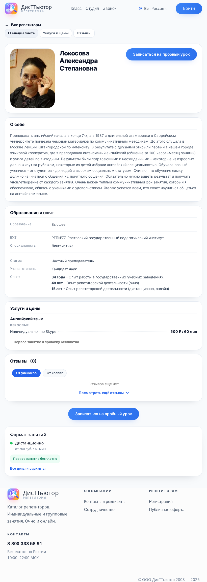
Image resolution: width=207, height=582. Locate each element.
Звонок (109, 8)
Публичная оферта (167, 509)
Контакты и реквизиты (104, 501)
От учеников (26, 373)
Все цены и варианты (27, 468)
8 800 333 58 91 (24, 543)
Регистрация (161, 501)
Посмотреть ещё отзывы (101, 393)
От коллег (55, 373)
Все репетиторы (23, 25)
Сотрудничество (99, 509)
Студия (92, 8)
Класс (76, 8)
